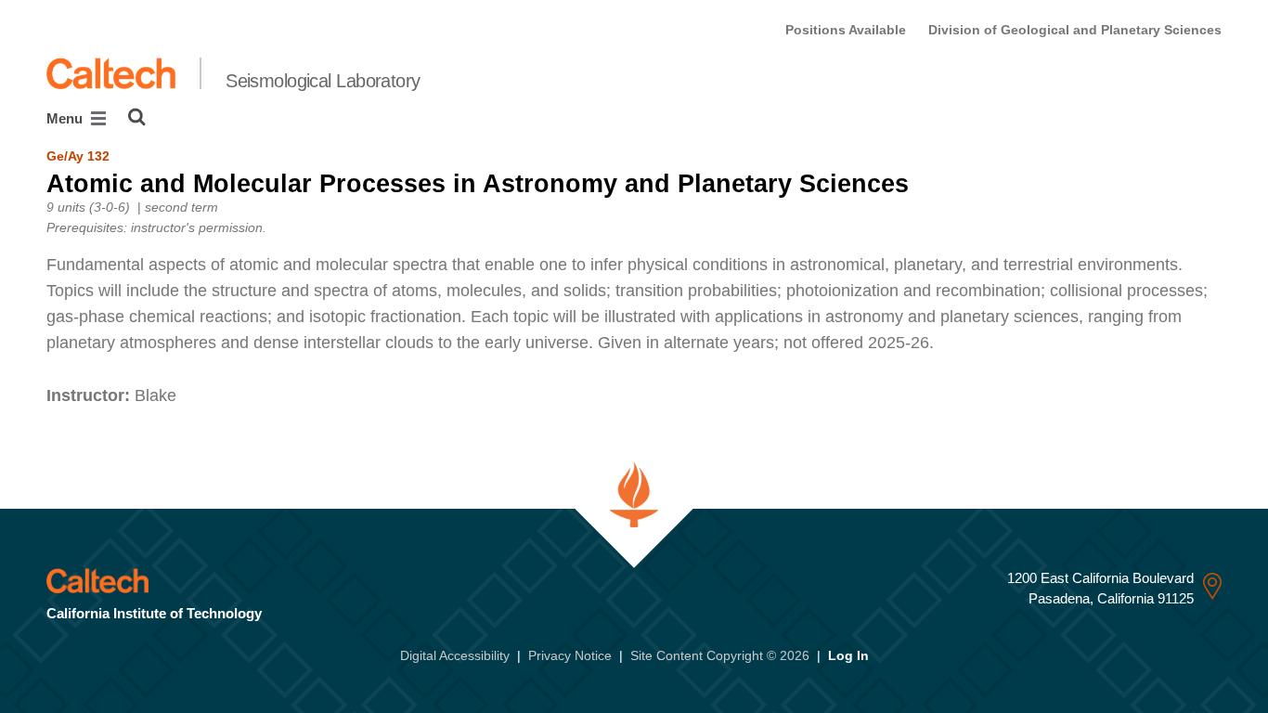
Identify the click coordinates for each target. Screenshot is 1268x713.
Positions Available (845, 29)
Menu (66, 118)
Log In (848, 655)
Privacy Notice (570, 655)
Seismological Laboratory (323, 81)
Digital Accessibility (455, 655)
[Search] (137, 117)
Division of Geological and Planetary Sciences (1075, 29)
